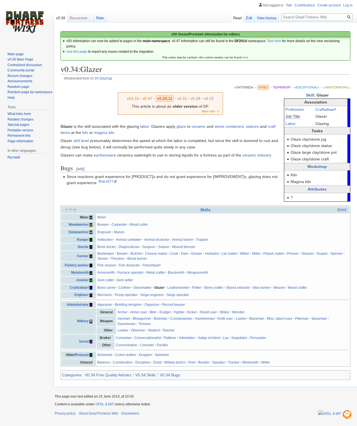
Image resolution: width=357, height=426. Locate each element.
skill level (81, 140)
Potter (196, 288)
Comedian (124, 338)
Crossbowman (181, 319)
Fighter (179, 312)
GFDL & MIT (104, 404)
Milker (244, 254)
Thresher (117, 259)
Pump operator (126, 295)
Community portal (21, 70)
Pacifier (162, 345)
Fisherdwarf (151, 265)
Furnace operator (130, 273)
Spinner (336, 254)
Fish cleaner (106, 265)
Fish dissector (129, 265)
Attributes (317, 189)
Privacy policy (65, 413)
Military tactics (174, 362)
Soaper (322, 254)
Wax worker (262, 288)
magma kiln (104, 132)
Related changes (20, 119)
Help (11, 98)
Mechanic (104, 295)
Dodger (165, 312)
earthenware (105, 155)
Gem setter (125, 280)
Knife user (225, 319)
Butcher (136, 254)
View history (267, 18)
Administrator (78, 305)
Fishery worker (77, 265)
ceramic (199, 126)
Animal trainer (182, 240)
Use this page (76, 51)
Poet (191, 362)
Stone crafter (213, 288)
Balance (103, 362)
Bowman (160, 319)
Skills (205, 210)
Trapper (202, 240)
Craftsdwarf (325, 109)
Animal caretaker (128, 240)
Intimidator (187, 338)
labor (144, 126)
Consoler (147, 345)
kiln (85, 132)
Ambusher (105, 240)
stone (219, 126)
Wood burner (137, 259)
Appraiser (104, 305)
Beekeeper (105, 254)
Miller (256, 254)
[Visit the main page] (24, 22)
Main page (16, 54)
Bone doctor (106, 247)
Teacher (168, 330)
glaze (181, 126)
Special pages (18, 125)
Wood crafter (297, 288)
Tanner (102, 259)
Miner (101, 217)
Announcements (20, 81)
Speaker (218, 362)
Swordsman (126, 324)
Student (154, 330)
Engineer (81, 295)
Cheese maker (156, 254)
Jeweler (82, 280)
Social (84, 341)
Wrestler (238, 312)
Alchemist (104, 355)
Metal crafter (155, 273)
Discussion (78, 18)
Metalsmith (80, 273)
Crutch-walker (125, 355)
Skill (310, 95)
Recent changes (20, 76)
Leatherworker (178, 288)
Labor (290, 123)
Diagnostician (129, 247)
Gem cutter (105, 280)
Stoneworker (78, 232)
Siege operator (178, 295)
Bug (102, 181)
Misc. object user (279, 319)
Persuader (258, 338)
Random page (18, 87)
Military (83, 321)
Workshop (317, 166)
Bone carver (106, 288)
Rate (100, 18)
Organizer (152, 305)
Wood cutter (139, 225)
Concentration (126, 345)
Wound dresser (183, 247)
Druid (157, 362)
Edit (249, 18)
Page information (20, 141)
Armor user (138, 312)
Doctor (83, 247)
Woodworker (79, 225)
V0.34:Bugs (170, 375)
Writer (265, 362)
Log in (348, 5)
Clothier (125, 288)
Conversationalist (147, 338)
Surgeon (148, 247)
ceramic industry (256, 155)
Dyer (184, 254)
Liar (226, 338)
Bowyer (103, 225)
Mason (119, 232)
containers (234, 126)
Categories (71, 375)
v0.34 (60, 18)
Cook (174, 254)
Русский (14, 157)
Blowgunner (142, 319)
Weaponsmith (197, 273)
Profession (294, 109)
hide (342, 210)
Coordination (122, 362)
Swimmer (162, 355)
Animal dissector (156, 240)
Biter (153, 312)
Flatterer (170, 338)
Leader (122, 330)
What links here (19, 114)
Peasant (82, 355)
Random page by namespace (30, 92)
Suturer (163, 247)
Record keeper (173, 305)
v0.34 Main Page (20, 59)
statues (252, 126)
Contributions (305, 5)
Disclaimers (130, 413)
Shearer (307, 254)
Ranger (83, 240)
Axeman (123, 319)
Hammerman (205, 319)
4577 (110, 181)
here (245, 57)
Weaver (279, 288)
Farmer (83, 256)
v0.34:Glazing (100, 78)
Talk (289, 5)
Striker (224, 312)
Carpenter (119, 225)
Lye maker (229, 254)
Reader (203, 362)
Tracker (233, 362)
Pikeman (301, 319)
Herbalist (212, 254)
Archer (122, 312)
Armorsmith (106, 273)
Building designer (128, 305)
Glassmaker (142, 288)
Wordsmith (250, 362)
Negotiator (239, 338)
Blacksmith (176, 273)
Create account (329, 5)
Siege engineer (152, 295)
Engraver (104, 232)
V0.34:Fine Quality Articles (108, 375)
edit (80, 169)
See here (274, 41)
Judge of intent (209, 338)
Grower (196, 254)
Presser (293, 254)
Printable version (20, 130)
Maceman (256, 319)
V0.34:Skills (145, 375)
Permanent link (19, 136)
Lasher (241, 319)
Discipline (142, 362)
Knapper (145, 355)
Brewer (122, 254)
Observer (138, 330)
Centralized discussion (25, 65)
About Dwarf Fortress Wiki (98, 413)
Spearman (319, 319)
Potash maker (273, 254)
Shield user (208, 312)
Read (237, 18)
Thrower (144, 324)
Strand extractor (238, 288)
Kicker (192, 312)
